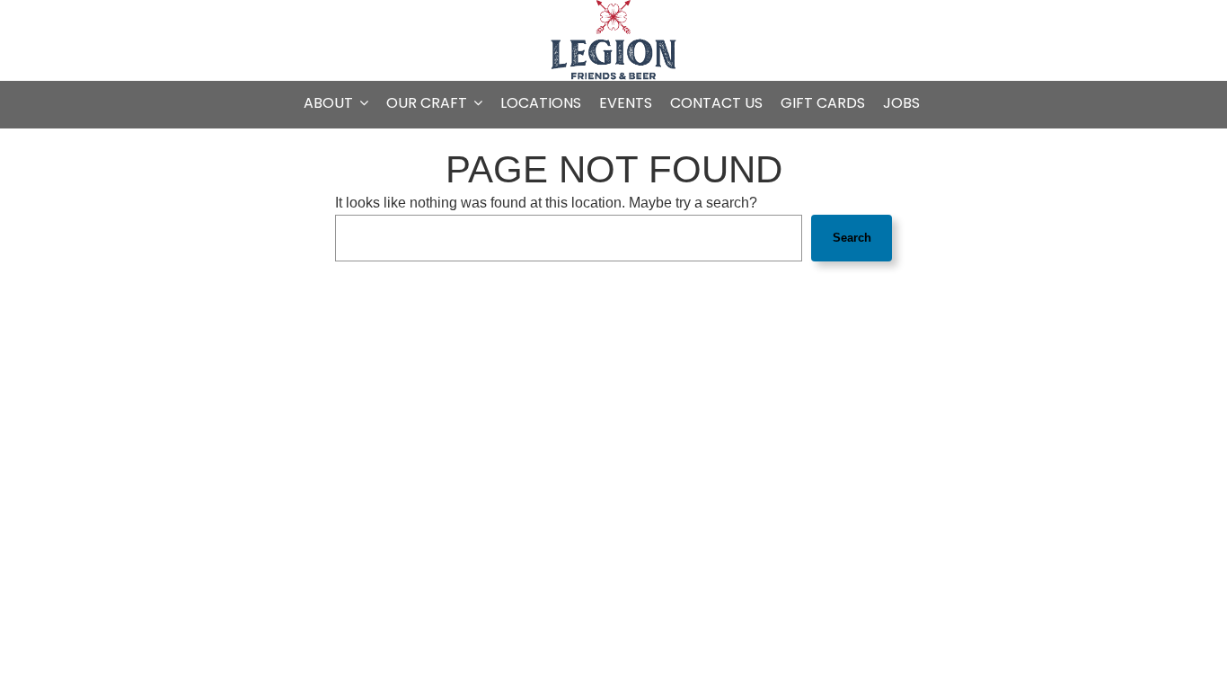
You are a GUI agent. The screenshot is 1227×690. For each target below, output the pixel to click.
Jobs (901, 103)
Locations (540, 103)
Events (625, 103)
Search (852, 237)
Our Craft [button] (428, 103)
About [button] (330, 103)
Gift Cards (823, 103)
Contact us (716, 103)
